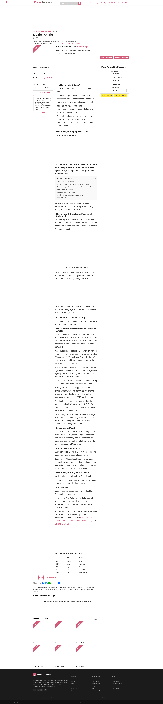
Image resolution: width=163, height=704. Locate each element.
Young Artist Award (51, 577)
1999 (50, 78)
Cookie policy (115, 688)
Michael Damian (62, 524)
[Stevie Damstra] (106, 86)
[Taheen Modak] (65, 655)
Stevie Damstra (117, 84)
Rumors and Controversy (66, 192)
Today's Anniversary (106, 57)
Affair (127, 3)
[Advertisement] (81, 17)
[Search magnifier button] (79, 3)
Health (93, 688)
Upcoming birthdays (96, 683)
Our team (114, 679)
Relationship (74, 688)
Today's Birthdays (107, 95)
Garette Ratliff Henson (71, 521)
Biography (48, 31)
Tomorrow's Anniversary (121, 57)
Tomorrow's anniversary (97, 679)
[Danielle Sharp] (106, 79)
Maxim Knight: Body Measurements (70, 195)
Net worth (73, 679)
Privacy (143, 702)
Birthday (103, 3)
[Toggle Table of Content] (93, 178)
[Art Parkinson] (86, 655)
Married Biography (38, 31)
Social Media (62, 198)
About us (114, 676)
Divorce (73, 686)
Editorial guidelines (116, 681)
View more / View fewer (43, 92)
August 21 (45, 78)
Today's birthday (96, 681)
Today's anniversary (96, 676)
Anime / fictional (96, 690)
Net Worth (112, 3)
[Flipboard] (45, 690)
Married (43, 2)
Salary (93, 686)
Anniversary (94, 3)
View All (115, 90)
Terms (148, 702)
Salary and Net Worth (65, 190)
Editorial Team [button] (61, 43)
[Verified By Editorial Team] (55, 34)
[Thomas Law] (65, 631)
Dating (72, 683)
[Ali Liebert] (106, 72)
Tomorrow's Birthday (120, 95)
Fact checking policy (117, 683)
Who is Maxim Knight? (65, 181)
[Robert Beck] (86, 631)
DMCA (152, 702)
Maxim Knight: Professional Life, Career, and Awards (76, 187)
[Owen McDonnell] (43, 655)
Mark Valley (87, 521)
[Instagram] (41, 690)
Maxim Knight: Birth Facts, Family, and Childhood (75, 184)
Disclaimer (157, 702)
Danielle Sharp (116, 78)
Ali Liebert (115, 71)
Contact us (114, 686)
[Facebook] (34, 690)
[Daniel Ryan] (43, 631)
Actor (41, 577)
